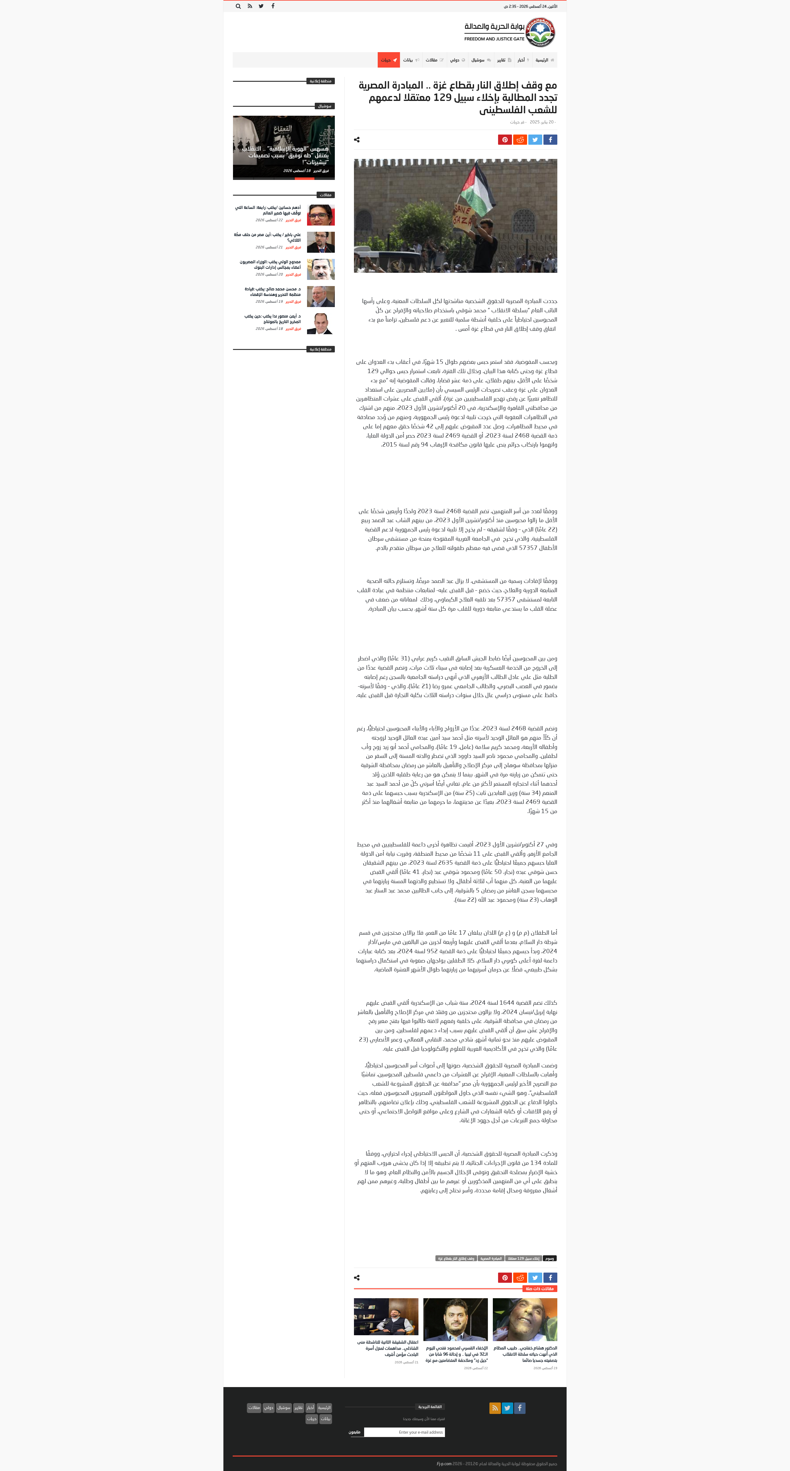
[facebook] (550, 140)
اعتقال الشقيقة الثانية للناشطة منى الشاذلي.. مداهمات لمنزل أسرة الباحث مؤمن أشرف (387, 1348)
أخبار (310, 1407)
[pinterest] (505, 140)
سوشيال (283, 1407)
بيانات (326, 1418)
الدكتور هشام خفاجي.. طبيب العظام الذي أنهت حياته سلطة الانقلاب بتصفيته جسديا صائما (525, 1354)
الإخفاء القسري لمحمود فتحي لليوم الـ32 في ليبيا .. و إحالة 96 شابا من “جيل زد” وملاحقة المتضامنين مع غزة (457, 1354)
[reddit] (520, 140)
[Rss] (250, 6)
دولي (268, 1407)
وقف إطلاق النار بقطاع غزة (456, 1258)
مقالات (254, 1407)
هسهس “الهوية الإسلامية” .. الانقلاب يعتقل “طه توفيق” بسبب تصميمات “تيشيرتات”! (285, 155)
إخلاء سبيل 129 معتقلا (523, 1258)
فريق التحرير (321, 170)
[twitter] (535, 140)
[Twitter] (261, 6)
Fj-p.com (444, 1463)
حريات (514, 122)
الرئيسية (324, 1407)
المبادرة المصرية (491, 1258)
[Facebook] (272, 6)
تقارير (299, 1407)
